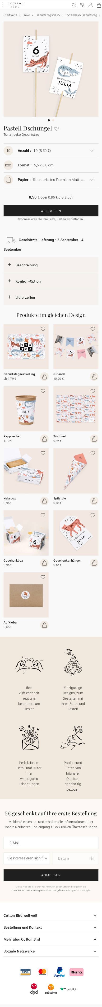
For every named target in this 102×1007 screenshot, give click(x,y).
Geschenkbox (13, 560)
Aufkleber (11, 622)
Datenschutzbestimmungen (27, 890)
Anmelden (51, 875)
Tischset (59, 436)
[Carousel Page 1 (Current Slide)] (49, 120)
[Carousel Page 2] (53, 120)
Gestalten (51, 211)
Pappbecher (12, 436)
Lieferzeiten (25, 297)
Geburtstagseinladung (19, 374)
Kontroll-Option (28, 281)
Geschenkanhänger (67, 560)
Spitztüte (59, 498)
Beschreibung (26, 265)
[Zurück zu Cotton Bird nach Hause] (17, 7)
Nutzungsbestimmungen (62, 890)
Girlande (59, 374)
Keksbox (10, 498)
